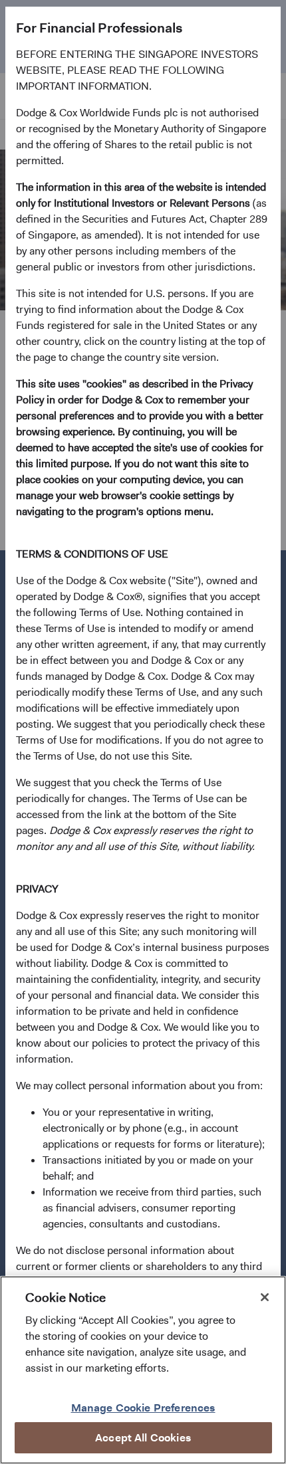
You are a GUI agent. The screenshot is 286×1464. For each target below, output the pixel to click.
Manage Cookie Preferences (143, 1408)
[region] (143, 1370)
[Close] (264, 1297)
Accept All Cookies (143, 1438)
